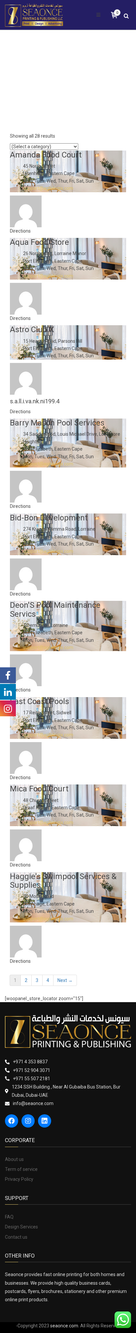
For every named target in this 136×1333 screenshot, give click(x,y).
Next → (65, 980)
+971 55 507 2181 (31, 1078)
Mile (80, 108)
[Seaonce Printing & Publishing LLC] (34, 15)
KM (56, 108)
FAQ (9, 1217)
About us (14, 1159)
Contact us (16, 1237)
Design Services (21, 1226)
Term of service (21, 1169)
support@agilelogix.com (48, 188)
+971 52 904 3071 (31, 1070)
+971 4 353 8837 (30, 1061)
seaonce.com (64, 1325)
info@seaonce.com (33, 1103)
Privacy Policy (19, 1179)
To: (8, 82)
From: (11, 57)
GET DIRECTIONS (29, 122)
